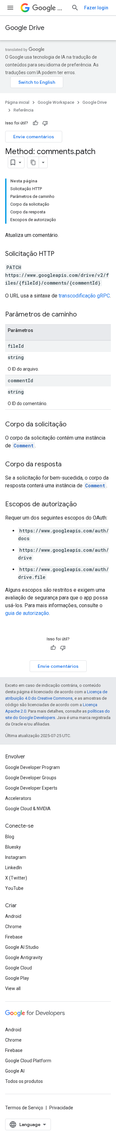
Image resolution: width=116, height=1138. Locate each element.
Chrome (13, 926)
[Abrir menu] (10, 7)
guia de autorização (27, 613)
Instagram (15, 857)
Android (13, 916)
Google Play (17, 978)
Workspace (61, 8)
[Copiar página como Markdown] (33, 162)
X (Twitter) (16, 877)
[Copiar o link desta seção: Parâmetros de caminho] (83, 315)
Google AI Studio (22, 947)
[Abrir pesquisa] (75, 8)
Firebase (14, 936)
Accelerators (18, 798)
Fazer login (96, 7)
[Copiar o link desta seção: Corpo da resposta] (68, 465)
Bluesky (13, 847)
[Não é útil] (45, 123)
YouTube (14, 888)
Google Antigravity (24, 957)
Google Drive (24, 28)
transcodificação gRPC (84, 296)
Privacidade (61, 1107)
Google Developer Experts (31, 788)
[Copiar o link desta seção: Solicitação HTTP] (60, 254)
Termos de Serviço (24, 1107)
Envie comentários (33, 137)
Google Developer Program (32, 767)
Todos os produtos (24, 1081)
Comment (24, 446)
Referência (24, 110)
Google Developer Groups (30, 777)
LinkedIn (13, 867)
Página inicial (17, 102)
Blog (9, 836)
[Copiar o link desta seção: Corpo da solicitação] (72, 425)
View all (13, 988)
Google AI (14, 1071)
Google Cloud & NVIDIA (28, 808)
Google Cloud (18, 967)
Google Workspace (56, 102)
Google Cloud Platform (28, 1060)
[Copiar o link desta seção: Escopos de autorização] (83, 505)
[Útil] (35, 123)
